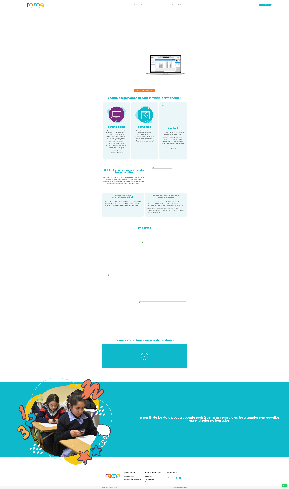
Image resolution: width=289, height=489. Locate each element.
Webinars (174, 4)
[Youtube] (180, 478)
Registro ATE (151, 4)
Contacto (180, 4)
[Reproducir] (144, 356)
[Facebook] (172, 478)
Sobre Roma (137, 4)
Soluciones (144, 4)
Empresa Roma (149, 476)
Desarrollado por (179, 487)
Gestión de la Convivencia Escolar (132, 479)
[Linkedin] (176, 478)
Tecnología (168, 4)
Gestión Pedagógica (129, 476)
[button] (284, 485)
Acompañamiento (160, 4)
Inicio (131, 4)
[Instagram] (168, 478)
